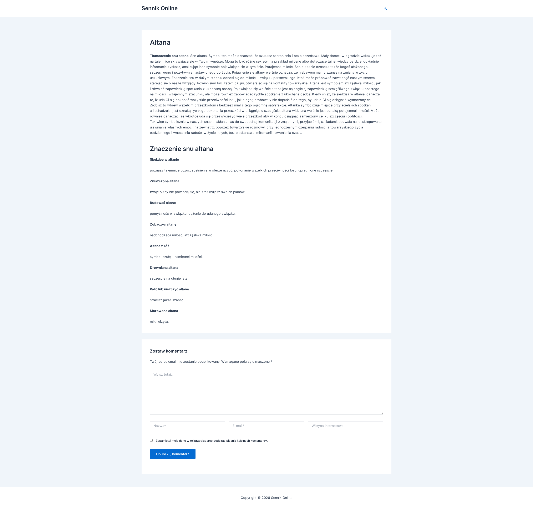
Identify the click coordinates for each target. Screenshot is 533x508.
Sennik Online (160, 8)
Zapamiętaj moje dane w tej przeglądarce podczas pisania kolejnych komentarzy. (212, 440)
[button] (385, 8)
